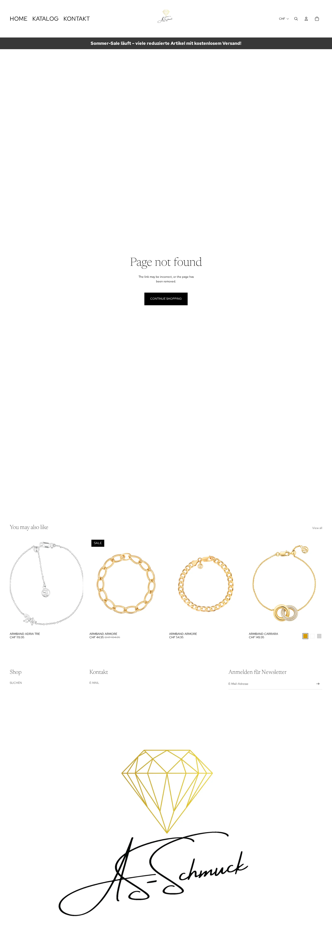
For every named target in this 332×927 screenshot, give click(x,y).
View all (317, 528)
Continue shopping (166, 299)
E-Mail (94, 683)
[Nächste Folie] (76, 583)
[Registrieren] (318, 684)
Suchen (16, 683)
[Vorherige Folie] (17, 583)
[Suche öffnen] (296, 18)
